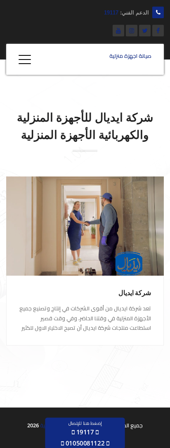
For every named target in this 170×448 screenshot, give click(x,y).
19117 (111, 13)
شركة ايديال (134, 292)
